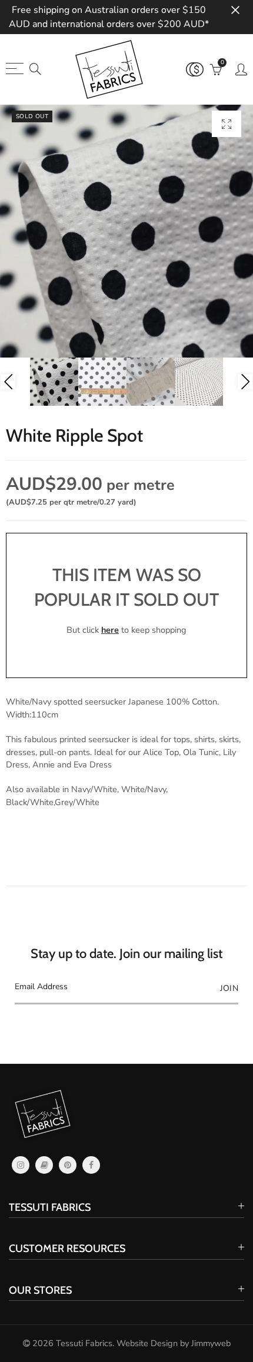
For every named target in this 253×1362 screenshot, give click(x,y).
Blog (44, 1165)
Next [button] (245, 382)
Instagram (20, 1165)
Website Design (147, 1343)
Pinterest (67, 1165)
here (110, 630)
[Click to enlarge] (226, 124)
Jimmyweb (211, 1343)
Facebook (91, 1165)
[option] (126, 231)
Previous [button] (8, 382)
